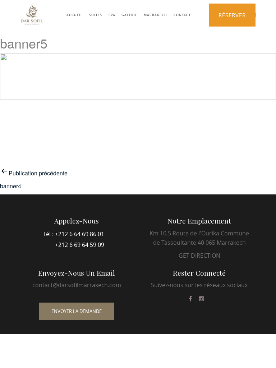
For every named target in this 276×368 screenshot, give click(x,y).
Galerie (129, 15)
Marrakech (155, 15)
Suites (95, 15)
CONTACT (182, 15)
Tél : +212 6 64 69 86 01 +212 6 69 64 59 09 (73, 239)
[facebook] (190, 298)
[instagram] (201, 298)
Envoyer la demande (76, 311)
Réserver (232, 15)
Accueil (74, 15)
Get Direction (199, 255)
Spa (112, 15)
